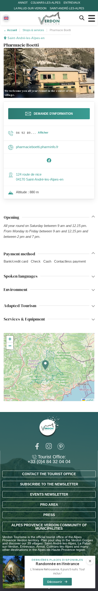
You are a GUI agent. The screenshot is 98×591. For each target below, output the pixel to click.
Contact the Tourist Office (49, 474)
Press (49, 515)
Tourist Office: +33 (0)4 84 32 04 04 (49, 459)
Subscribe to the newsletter (49, 484)
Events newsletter (49, 494)
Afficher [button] (43, 132)
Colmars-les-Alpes (45, 2)
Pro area (49, 505)
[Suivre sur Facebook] (49, 162)
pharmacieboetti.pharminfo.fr (37, 147)
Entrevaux (72, 2)
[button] (45, 365)
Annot (23, 2)
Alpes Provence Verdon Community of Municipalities (49, 526)
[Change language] (6, 18)
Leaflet (89, 400)
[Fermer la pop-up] (90, 561)
